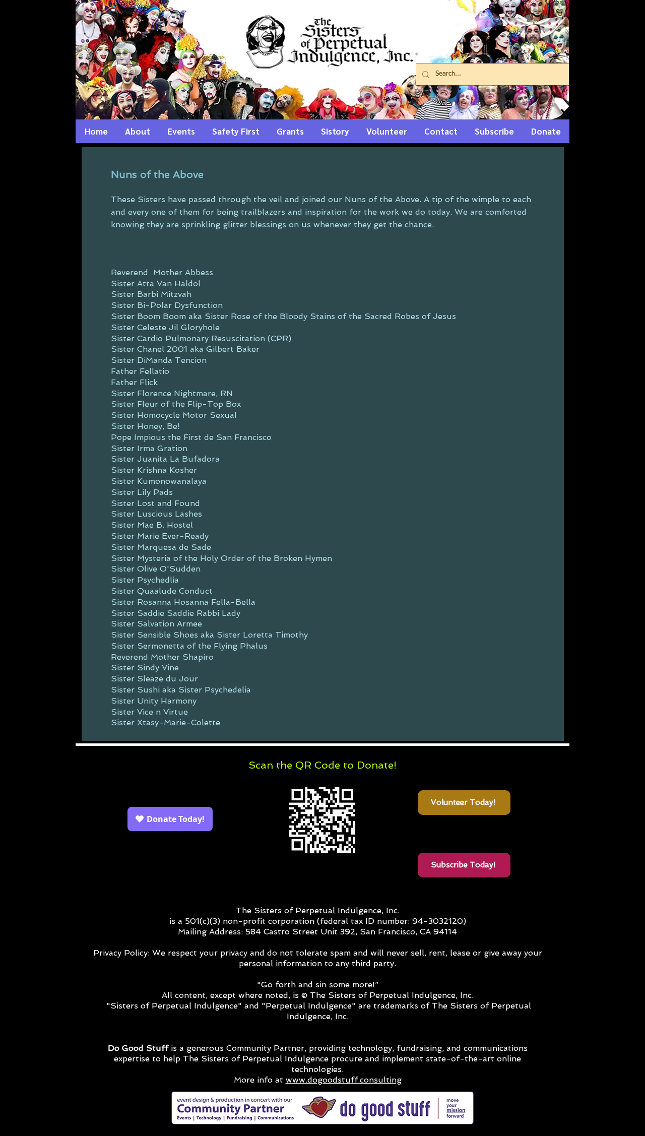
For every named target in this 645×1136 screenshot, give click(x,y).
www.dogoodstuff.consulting (344, 1080)
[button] (137, 134)
